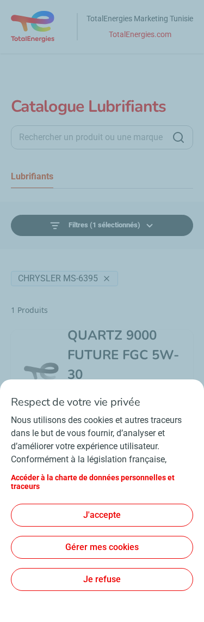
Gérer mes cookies (102, 547)
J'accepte (102, 515)
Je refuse (102, 579)
